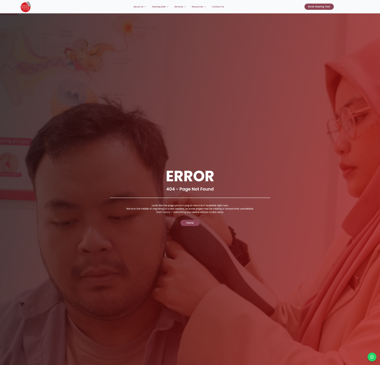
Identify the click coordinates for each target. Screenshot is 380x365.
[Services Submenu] (186, 7)
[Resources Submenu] (206, 7)
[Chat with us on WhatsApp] (372, 357)
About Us (138, 6)
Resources (197, 6)
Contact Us (218, 6)
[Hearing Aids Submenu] (168, 7)
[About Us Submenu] (146, 7)
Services (178, 6)
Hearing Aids (159, 6)
